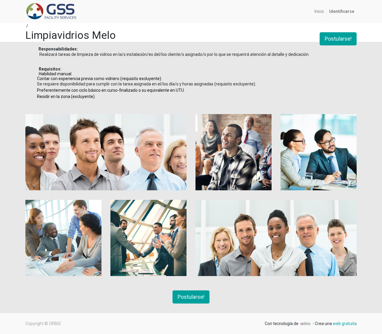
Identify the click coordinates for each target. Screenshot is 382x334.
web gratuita (345, 323)
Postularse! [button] (338, 39)
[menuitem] (319, 11)
